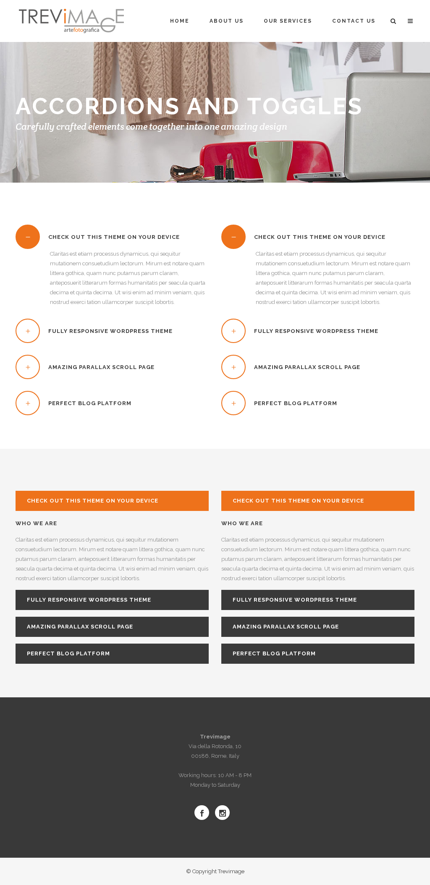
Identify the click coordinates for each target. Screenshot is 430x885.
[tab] (112, 237)
